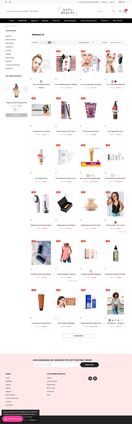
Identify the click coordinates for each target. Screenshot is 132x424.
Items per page (84, 42)
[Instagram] (10, 2)
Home (7, 26)
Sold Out (16, 115)
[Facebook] (7, 2)
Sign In (112, 2)
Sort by (105, 42)
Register (104, 2)
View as (34, 42)
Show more (78, 336)
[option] (16, 99)
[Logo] (67, 11)
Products (14, 26)
